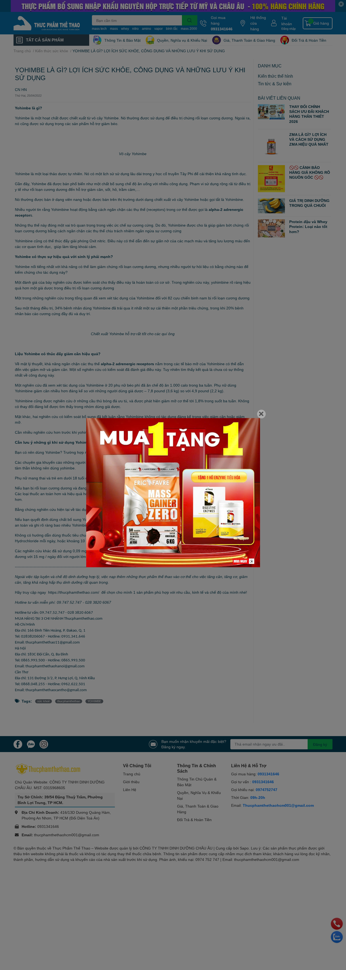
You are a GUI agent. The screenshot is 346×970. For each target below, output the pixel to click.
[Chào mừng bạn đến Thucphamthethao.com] (173, 492)
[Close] (261, 414)
